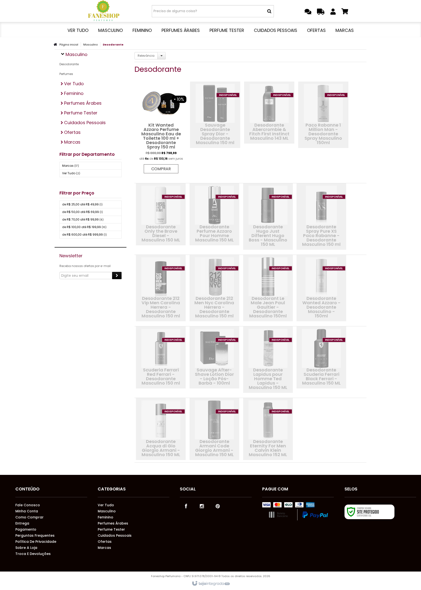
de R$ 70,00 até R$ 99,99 (83, 219)
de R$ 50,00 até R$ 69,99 (82, 212)
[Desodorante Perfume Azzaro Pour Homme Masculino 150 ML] (214, 214)
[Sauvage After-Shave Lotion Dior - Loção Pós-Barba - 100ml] (214, 357)
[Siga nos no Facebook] (186, 505)
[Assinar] (117, 275)
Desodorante (69, 64)
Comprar (161, 169)
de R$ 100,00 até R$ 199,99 (84, 227)
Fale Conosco (27, 505)
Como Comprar (29, 517)
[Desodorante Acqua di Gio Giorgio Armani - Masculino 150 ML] (161, 429)
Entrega (22, 523)
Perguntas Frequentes (35, 535)
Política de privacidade (35, 541)
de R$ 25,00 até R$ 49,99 (82, 204)
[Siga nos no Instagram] (202, 505)
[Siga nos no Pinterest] (217, 505)
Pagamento (25, 529)
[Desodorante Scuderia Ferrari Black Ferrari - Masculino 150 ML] (321, 357)
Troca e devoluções (33, 553)
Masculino (90, 44)
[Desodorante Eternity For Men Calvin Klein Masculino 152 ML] (268, 429)
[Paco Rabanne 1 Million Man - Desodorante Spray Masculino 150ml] (323, 115)
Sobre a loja (26, 547)
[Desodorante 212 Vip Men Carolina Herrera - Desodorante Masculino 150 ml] (161, 288)
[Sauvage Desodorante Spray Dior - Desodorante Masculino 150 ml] (215, 115)
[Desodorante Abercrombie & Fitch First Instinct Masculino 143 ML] (269, 113)
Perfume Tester (111, 529)
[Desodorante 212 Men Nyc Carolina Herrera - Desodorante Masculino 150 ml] (214, 288)
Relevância (146, 56)
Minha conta (26, 511)
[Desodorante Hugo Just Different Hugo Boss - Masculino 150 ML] (268, 216)
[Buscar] (269, 11)
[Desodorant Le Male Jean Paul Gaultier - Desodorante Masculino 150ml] (268, 288)
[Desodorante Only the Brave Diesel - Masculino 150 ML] (161, 214)
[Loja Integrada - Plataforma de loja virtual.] (210, 583)
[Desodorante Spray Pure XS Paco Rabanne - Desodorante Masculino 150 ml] (321, 216)
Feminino (105, 517)
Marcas (70, 166)
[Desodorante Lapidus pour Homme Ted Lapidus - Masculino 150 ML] (268, 359)
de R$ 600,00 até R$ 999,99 (84, 234)
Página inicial (68, 44)
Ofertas (105, 541)
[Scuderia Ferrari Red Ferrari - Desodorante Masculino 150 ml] (161, 357)
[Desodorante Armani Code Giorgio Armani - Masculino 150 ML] (214, 429)
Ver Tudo (71, 173)
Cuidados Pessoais (115, 535)
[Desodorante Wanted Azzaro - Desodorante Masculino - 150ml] (321, 288)
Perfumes (66, 74)
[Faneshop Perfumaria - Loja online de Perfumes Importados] (104, 11)
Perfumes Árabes (113, 523)
